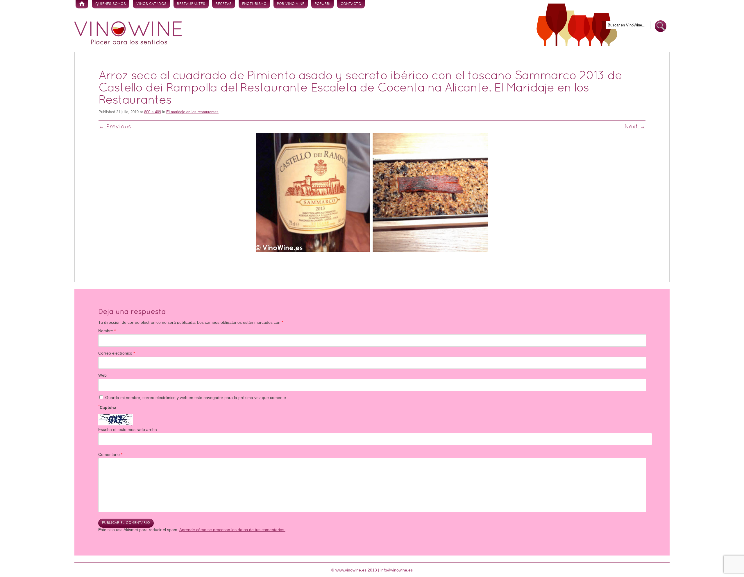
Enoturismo (254, 4)
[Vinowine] (128, 44)
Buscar (660, 26)
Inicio (81, 4)
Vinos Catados (151, 4)
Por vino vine (290, 4)
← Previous (115, 127)
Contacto (351, 4)
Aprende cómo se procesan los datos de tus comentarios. (232, 529)
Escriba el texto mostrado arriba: (128, 429)
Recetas (224, 4)
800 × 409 (152, 112)
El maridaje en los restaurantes (192, 112)
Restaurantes (191, 4)
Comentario (110, 454)
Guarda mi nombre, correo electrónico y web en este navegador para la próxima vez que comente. (196, 397)
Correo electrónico (116, 353)
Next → (635, 127)
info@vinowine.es (396, 570)
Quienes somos (110, 4)
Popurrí (322, 4)
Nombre (107, 330)
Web (102, 375)
